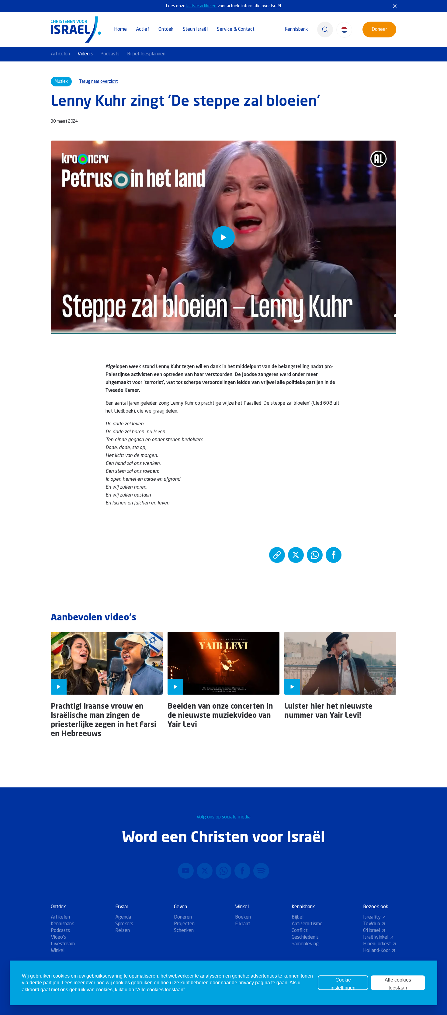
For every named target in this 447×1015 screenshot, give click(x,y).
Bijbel (297, 917)
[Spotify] (261, 871)
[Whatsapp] (223, 871)
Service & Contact (236, 29)
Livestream (63, 944)
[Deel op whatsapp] (315, 555)
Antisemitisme (307, 924)
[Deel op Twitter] (296, 555)
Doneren (183, 917)
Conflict (300, 930)
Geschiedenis (305, 937)
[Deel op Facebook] (333, 555)
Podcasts (110, 54)
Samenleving (305, 944)
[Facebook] (242, 871)
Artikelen (60, 54)
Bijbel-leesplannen (146, 54)
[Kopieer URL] (277, 555)
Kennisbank (296, 29)
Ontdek (166, 29)
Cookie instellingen (343, 983)
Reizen (122, 930)
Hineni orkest (377, 944)
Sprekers (124, 924)
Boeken (243, 917)
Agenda (123, 917)
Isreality (372, 917)
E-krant (242, 924)
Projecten (184, 924)
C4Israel (371, 930)
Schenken (184, 930)
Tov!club (371, 924)
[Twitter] (205, 871)
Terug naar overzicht (98, 81)
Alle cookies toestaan (398, 983)
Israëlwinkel (375, 937)
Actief (142, 29)
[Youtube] (186, 871)
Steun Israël (195, 29)
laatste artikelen (201, 6)
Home (120, 29)
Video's (85, 54)
